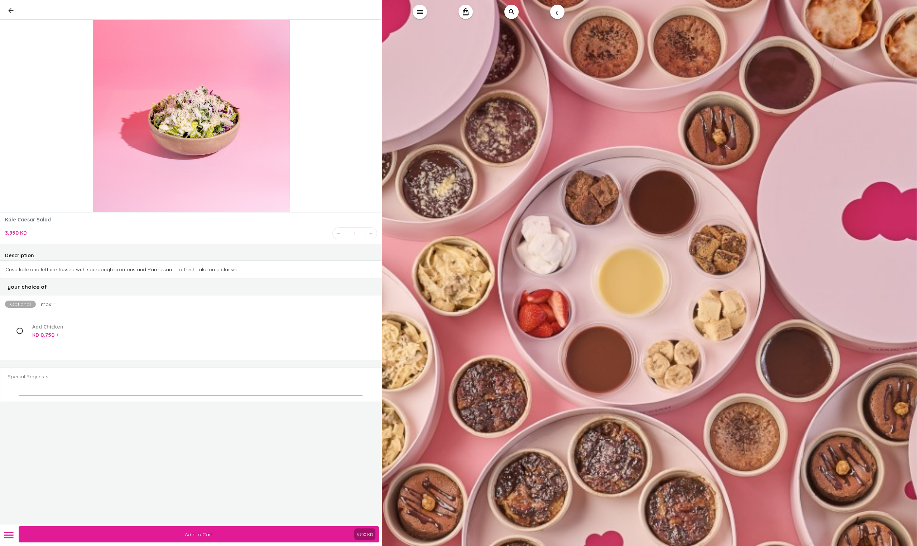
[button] (191, 287)
